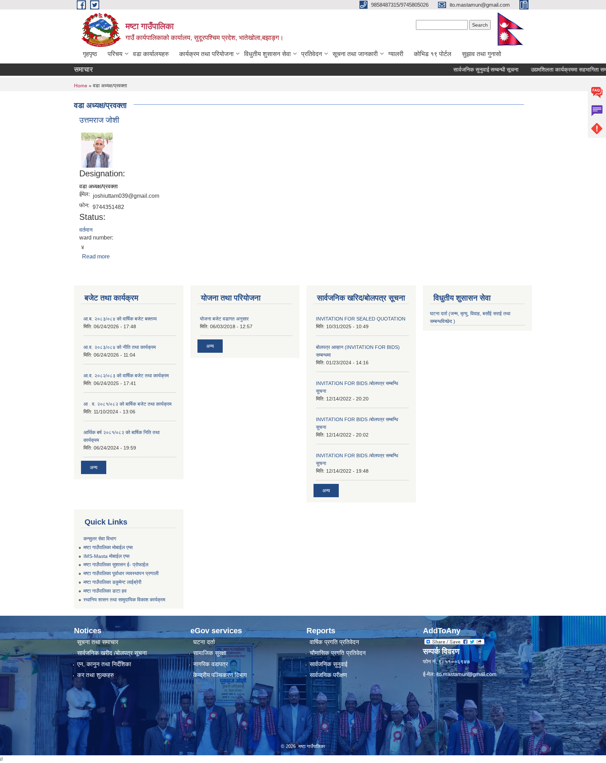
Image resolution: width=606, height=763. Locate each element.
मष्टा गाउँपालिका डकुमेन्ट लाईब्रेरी (112, 582)
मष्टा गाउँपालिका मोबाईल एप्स (108, 547)
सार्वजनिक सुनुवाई (329, 664)
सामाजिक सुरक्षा (209, 653)
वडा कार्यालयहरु (151, 54)
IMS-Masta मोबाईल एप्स (106, 556)
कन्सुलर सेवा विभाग (99, 538)
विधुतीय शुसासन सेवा (267, 54)
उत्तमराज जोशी (99, 120)
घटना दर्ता (204, 642)
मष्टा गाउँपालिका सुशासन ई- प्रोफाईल (115, 564)
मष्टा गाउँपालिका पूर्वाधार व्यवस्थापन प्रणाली (121, 573)
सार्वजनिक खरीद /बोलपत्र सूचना (112, 653)
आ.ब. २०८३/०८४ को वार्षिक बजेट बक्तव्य (120, 319)
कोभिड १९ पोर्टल (432, 54)
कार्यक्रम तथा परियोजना (206, 54)
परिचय (115, 54)
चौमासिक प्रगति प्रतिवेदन (338, 653)
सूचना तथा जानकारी (355, 54)
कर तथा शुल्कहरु (95, 675)
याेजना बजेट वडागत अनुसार (224, 319)
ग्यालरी (395, 54)
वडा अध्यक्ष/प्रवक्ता (98, 186)
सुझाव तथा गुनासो (481, 54)
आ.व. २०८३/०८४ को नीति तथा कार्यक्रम (119, 347)
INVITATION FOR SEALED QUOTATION (360, 319)
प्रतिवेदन (311, 54)
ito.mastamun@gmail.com (466, 674)
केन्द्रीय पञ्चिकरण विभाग (220, 675)
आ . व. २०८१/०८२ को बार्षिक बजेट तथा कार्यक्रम (127, 404)
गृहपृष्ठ (90, 54)
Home (80, 85)
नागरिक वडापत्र (210, 664)
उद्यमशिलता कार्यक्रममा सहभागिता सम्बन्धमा (559, 70)
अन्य (93, 467)
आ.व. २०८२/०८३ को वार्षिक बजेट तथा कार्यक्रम (126, 375)
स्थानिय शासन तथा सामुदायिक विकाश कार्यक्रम (124, 599)
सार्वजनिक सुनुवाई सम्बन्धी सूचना (471, 70)
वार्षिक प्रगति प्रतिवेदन (334, 642)
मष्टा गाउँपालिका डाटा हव (105, 591)
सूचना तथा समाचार (97, 642)
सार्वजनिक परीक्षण (328, 675)
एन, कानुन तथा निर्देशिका (104, 664)
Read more (96, 256)
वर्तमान (86, 230)
